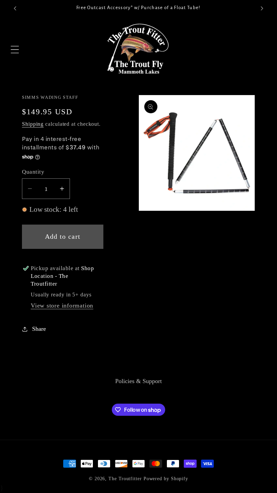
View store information (62, 305)
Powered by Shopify (166, 478)
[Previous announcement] (14, 8)
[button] (15, 49)
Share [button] (39, 328)
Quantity (33, 172)
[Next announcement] (262, 8)
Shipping (33, 124)
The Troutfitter (125, 478)
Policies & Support (138, 381)
